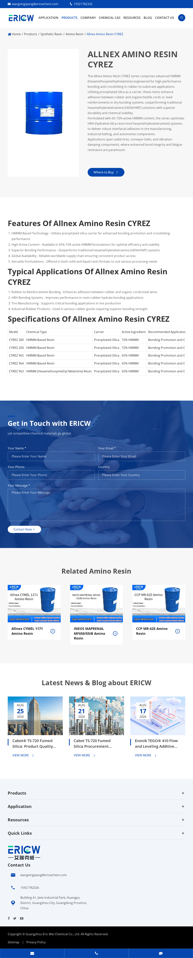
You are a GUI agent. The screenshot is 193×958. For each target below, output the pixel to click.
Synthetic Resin (51, 34)
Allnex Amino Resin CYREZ (105, 34)
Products (69, 18)
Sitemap (13, 942)
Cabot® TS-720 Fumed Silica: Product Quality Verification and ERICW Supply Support (33, 744)
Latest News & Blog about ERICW (96, 682)
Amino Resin (74, 34)
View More (23, 755)
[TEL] (96, 954)
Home (16, 34)
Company (88, 18)
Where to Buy (106, 172)
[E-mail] (32, 954)
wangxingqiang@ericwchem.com (35, 4)
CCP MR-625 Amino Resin (152, 631)
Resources (132, 18)
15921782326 (83, 4)
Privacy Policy (36, 942)
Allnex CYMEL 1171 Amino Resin (27, 631)
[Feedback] (161, 954)
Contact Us (164, 18)
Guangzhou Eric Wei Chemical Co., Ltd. (53, 934)
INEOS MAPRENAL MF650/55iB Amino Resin (89, 633)
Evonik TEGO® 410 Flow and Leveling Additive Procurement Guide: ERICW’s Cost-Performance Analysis (156, 744)
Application (48, 18)
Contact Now (24, 529)
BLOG (148, 18)
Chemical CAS (109, 18)
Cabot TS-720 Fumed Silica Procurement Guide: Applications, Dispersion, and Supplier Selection (96, 744)
